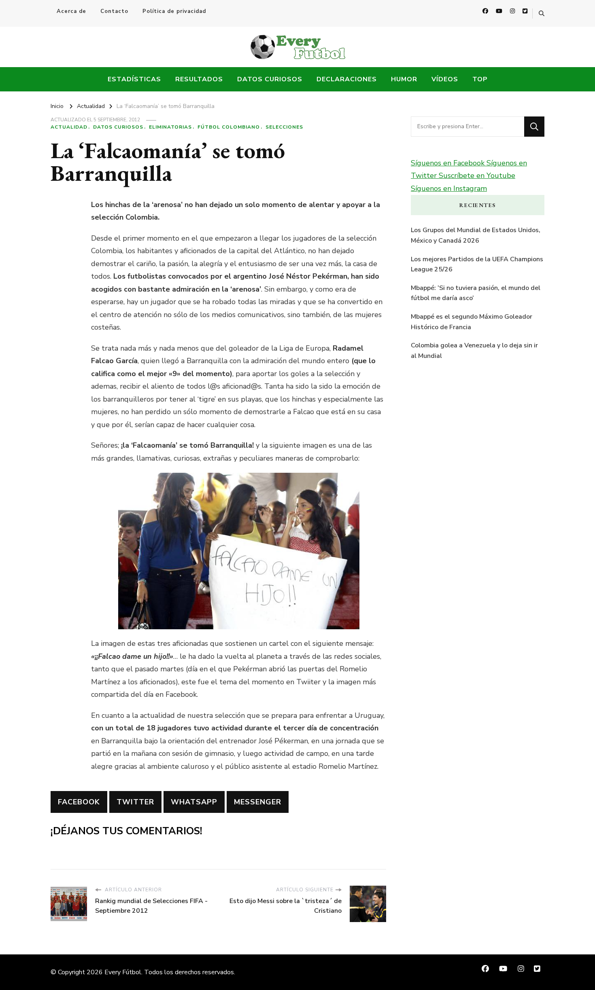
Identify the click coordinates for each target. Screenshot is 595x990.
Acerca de (71, 11)
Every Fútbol (122, 972)
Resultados (199, 79)
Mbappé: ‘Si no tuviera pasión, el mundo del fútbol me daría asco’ (475, 293)
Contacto (114, 11)
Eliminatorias (170, 127)
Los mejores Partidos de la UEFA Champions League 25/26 (477, 264)
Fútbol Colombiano (229, 127)
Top (480, 79)
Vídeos (444, 79)
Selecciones (284, 127)
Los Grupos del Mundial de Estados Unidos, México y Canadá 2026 (475, 235)
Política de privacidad (174, 11)
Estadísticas (134, 79)
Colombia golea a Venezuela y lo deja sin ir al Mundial (474, 350)
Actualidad (69, 127)
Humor (404, 79)
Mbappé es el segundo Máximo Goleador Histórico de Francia (471, 322)
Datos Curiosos (269, 79)
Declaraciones (347, 79)
